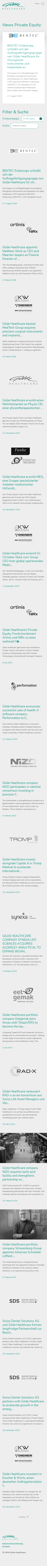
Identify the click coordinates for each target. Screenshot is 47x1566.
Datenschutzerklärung (12, 1543)
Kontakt (6, 1546)
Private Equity (29, 118)
